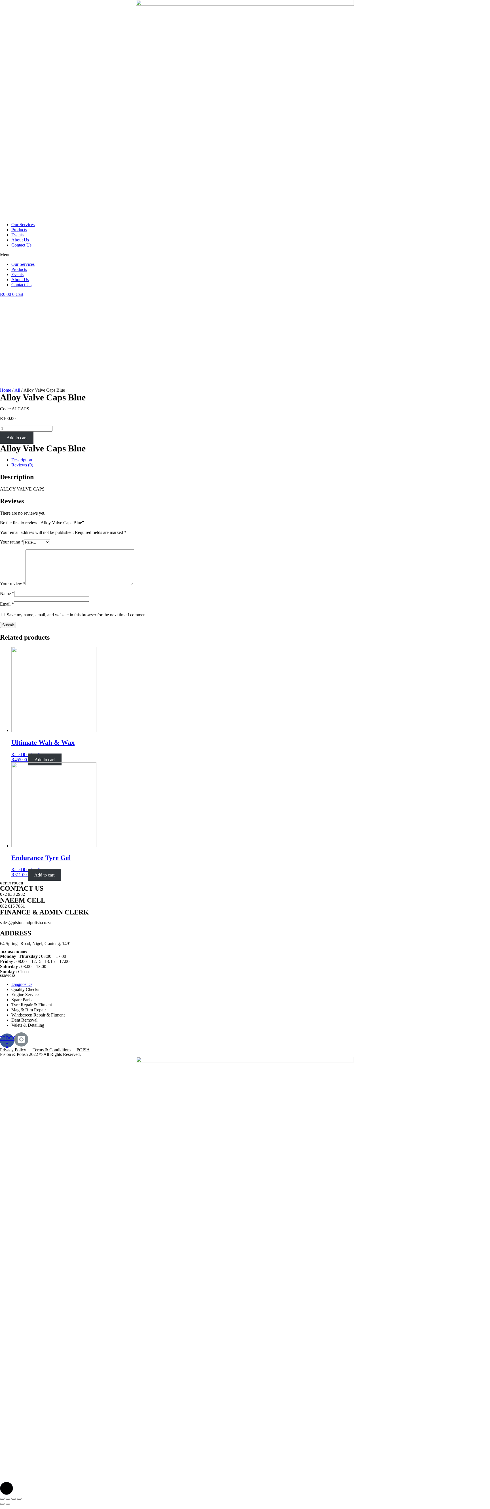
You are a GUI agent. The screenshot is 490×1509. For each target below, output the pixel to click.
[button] (245, 254)
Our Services (23, 224)
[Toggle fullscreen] (13, 1499)
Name (7, 593)
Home (5, 390)
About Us (20, 239)
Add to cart (17, 437)
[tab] (250, 459)
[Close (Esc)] (2, 1499)
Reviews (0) (22, 464)
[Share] (8, 1499)
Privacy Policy (13, 1049)
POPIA (83, 1049)
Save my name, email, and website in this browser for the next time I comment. (77, 614)
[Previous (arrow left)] (2, 1504)
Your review (13, 583)
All (17, 390)
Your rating (12, 542)
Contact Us (21, 245)
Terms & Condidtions (52, 1049)
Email (7, 604)
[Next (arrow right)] (8, 1504)
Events (17, 234)
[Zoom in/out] (19, 1499)
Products (19, 229)
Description (21, 459)
